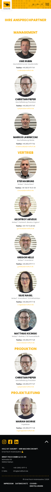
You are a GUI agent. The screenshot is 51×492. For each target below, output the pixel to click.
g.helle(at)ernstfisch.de (25, 266)
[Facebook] (10, 442)
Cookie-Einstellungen (36, 484)
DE (33, 4)
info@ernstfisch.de (20, 471)
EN (38, 4)
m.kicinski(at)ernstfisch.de (26, 343)
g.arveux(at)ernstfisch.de (25, 228)
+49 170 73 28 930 (28, 226)
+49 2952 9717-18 (28, 302)
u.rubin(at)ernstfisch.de (25, 70)
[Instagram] (4, 442)
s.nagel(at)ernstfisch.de (25, 305)
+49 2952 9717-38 (28, 428)
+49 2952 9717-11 (28, 264)
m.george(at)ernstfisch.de (26, 431)
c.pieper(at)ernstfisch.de (25, 108)
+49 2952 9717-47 (28, 106)
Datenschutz (21, 483)
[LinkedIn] (16, 442)
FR (42, 4)
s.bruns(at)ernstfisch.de (25, 190)
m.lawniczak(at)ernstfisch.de (25, 146)
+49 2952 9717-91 (28, 68)
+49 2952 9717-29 (28, 340)
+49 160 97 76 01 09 (29, 188)
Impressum (8, 483)
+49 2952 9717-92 (28, 144)
